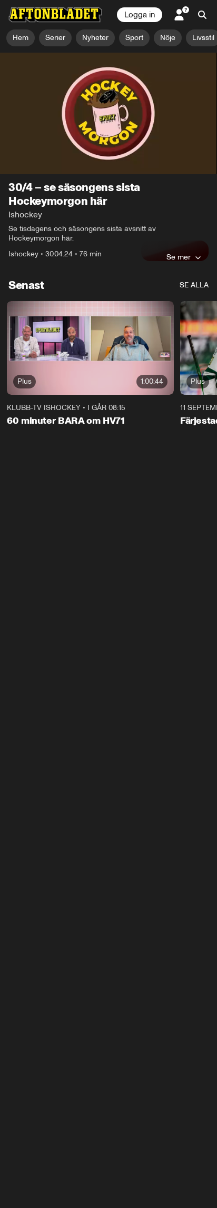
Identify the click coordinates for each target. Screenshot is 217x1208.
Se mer (178, 257)
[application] (108, 114)
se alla (194, 285)
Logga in (139, 14)
